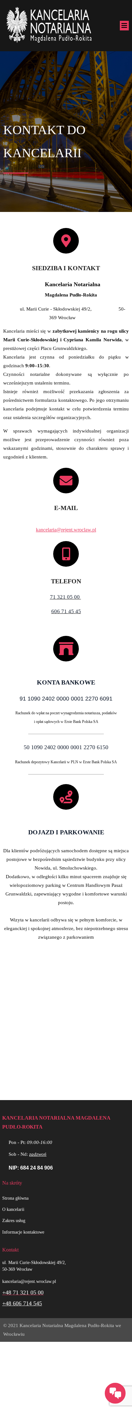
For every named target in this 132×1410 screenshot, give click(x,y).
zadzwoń (37, 1154)
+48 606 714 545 (22, 1303)
